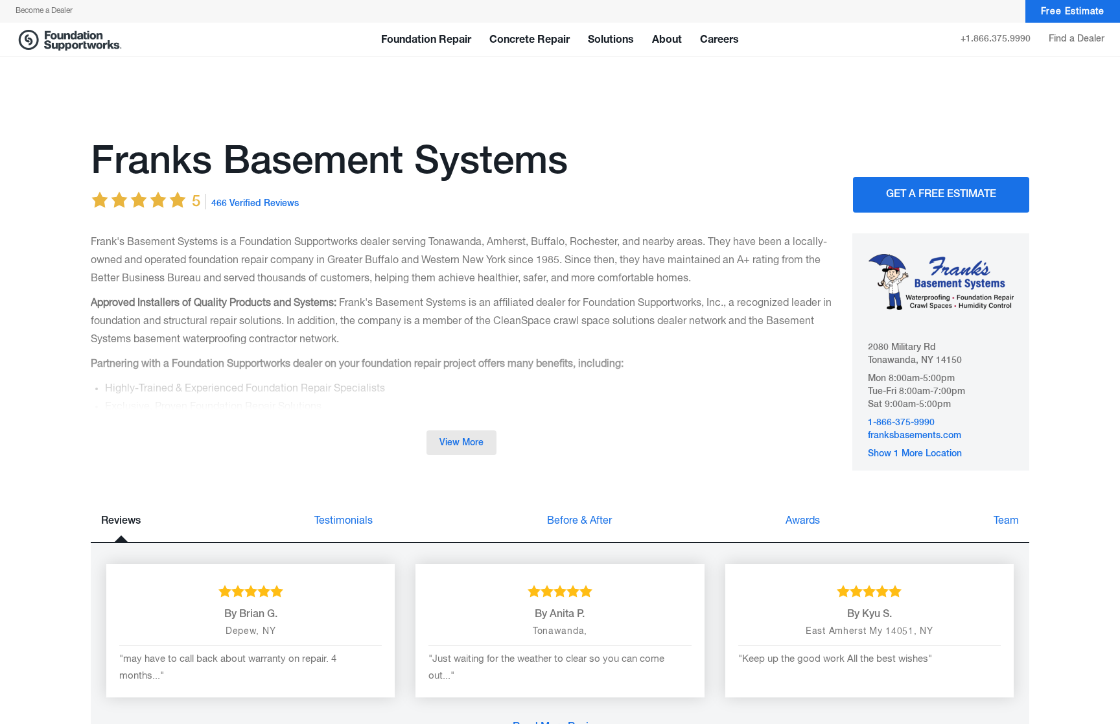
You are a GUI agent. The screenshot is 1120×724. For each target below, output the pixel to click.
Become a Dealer (44, 11)
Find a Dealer (1076, 38)
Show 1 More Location (915, 453)
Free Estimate (1072, 11)
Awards (803, 521)
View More (461, 442)
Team (1006, 521)
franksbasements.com (914, 435)
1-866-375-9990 (901, 422)
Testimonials (343, 521)
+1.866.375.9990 (996, 38)
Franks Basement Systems (329, 162)
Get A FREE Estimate (941, 194)
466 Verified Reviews (255, 203)
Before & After (579, 521)
